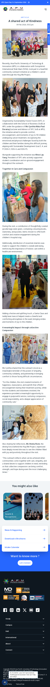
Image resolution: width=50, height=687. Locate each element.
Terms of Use (20, 684)
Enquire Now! (48, 39)
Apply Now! (48, 28)
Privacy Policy (7, 684)
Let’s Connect (25, 563)
